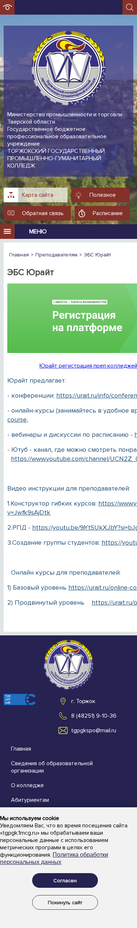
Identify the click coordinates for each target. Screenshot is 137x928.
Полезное (103, 195)
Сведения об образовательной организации (52, 767)
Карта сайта (37, 195)
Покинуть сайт (65, 902)
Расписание (108, 213)
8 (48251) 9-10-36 (94, 716)
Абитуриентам (30, 800)
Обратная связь (43, 213)
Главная (21, 748)
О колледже (27, 785)
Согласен (65, 881)
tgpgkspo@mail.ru (93, 730)
